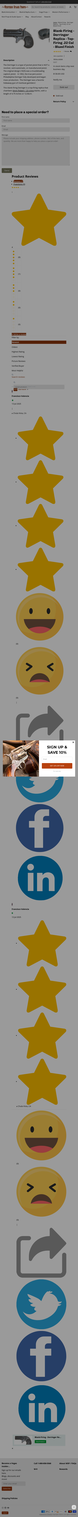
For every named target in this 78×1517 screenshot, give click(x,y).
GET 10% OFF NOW (57, 766)
